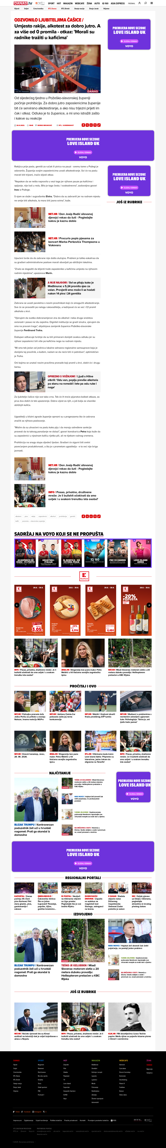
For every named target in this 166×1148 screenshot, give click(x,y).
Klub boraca (42, 1072)
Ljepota (94, 1076)
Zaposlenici (43, 516)
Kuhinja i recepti (97, 1072)
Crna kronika (38, 8)
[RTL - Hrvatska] (138, 1120)
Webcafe (79, 3)
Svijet (26, 8)
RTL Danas (52, 8)
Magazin (68, 3)
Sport (51, 3)
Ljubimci (94, 1079)
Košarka (40, 1079)
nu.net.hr (140, 1131)
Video (149, 1064)
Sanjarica (149, 1073)
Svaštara (122, 1087)
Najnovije (150, 1069)
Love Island (67, 1083)
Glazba (65, 1072)
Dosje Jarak (94, 8)
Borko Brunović (45, 125)
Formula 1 (41, 1095)
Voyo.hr (32, 1131)
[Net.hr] (148, 1120)
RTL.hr (15, 1131)
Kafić (17, 521)
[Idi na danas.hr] (23, 3)
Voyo (65, 1098)
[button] (17, 541)
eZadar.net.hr (130, 1131)
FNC (39, 1091)
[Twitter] (87, 125)
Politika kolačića (56, 1120)
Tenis (39, 1083)
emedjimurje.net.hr (44, 1131)
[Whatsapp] (91, 125)
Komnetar (122, 1076)
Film (64, 1068)
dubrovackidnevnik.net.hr (113, 1131)
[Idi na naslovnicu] (40, 5)
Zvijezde (66, 1064)
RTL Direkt (65, 8)
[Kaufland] (83, 576)
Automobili (95, 1102)
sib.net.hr (56, 1131)
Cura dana (122, 1068)
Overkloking (123, 1079)
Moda (93, 1083)
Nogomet (41, 1064)
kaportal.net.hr (68, 1131)
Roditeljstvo (95, 1091)
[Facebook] (83, 125)
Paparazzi (66, 1076)
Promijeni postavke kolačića (98, 1120)
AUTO (97, 3)
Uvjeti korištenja (42, 1120)
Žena (89, 3)
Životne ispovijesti (97, 1098)
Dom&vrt (94, 1068)
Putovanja (95, 1087)
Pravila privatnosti (70, 1120)
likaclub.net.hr (42, 1134)
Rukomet (41, 1068)
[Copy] (99, 125)
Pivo (26, 516)
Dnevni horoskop (124, 1072)
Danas (16, 1060)
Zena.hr (23, 1131)
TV (64, 1079)
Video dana (123, 1095)
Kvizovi (121, 1091)
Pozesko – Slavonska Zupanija (33, 521)
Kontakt (82, 1120)
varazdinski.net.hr (82, 1131)
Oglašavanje (28, 1120)
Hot (59, 3)
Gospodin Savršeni (69, 1091)
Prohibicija (63, 516)
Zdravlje (94, 1095)
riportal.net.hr (96, 1131)
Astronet (122, 1064)
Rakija (33, 516)
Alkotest (18, 516)
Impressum (17, 1120)
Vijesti (16, 8)
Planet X (122, 1083)
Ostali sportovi (42, 1087)
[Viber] (95, 125)
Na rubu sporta (42, 1076)
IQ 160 (105, 3)
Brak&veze (95, 1064)
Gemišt (72, 516)
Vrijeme (106, 8)
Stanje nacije (79, 8)
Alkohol (53, 516)
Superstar (66, 1087)
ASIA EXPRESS (118, 3)
